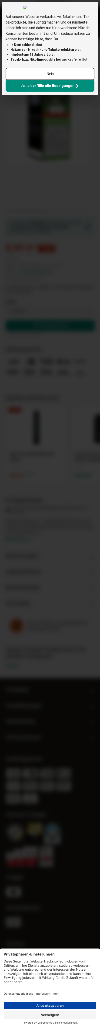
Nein (50, 74)
